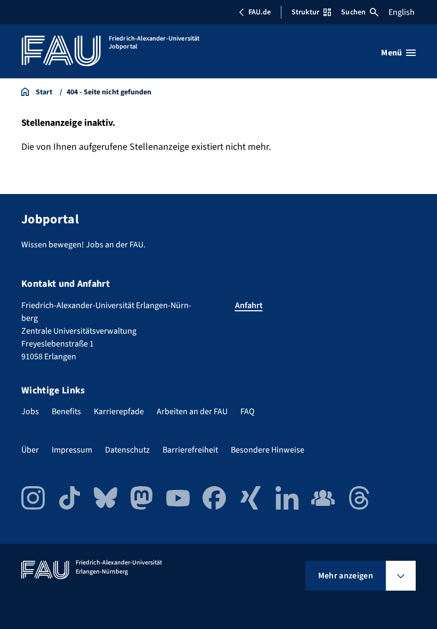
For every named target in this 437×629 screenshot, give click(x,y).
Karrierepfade (119, 411)
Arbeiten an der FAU (192, 411)
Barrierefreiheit (190, 450)
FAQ (247, 411)
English (402, 12)
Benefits (66, 411)
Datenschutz (127, 450)
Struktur (305, 12)
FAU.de (259, 12)
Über (30, 450)
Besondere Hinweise (267, 450)
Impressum (72, 450)
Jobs (30, 411)
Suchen (353, 12)
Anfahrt (249, 305)
